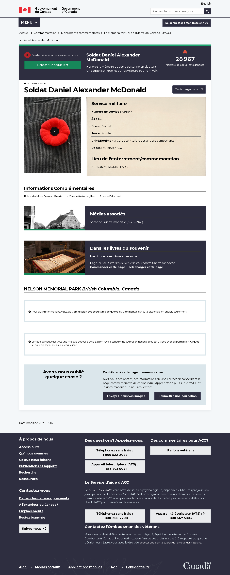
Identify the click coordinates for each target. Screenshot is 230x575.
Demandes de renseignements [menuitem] (44, 498)
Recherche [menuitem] (27, 472)
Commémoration (45, 33)
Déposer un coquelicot (52, 65)
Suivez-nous (35, 530)
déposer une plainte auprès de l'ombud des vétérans (170, 542)
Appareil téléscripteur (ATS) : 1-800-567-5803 (180, 516)
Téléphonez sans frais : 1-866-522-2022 (115, 453)
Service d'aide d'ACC (100, 490)
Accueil (24, 33)
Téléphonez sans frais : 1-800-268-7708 (115, 516)
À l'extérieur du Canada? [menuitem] (38, 505)
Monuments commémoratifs (80, 33)
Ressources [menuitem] (28, 479)
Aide (23, 567)
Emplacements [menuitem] (31, 511)
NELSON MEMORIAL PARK (109, 167)
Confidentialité (138, 567)
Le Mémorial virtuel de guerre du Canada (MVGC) (137, 33)
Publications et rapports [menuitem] (38, 466)
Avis (114, 567)
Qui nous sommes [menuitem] (33, 453)
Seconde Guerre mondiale (108, 222)
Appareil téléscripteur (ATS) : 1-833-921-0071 (115, 467)
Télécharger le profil (189, 89)
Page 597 (96, 263)
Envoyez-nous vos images (126, 396)
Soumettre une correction (178, 396)
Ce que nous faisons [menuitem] (35, 460)
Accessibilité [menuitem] (29, 447)
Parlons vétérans (180, 450)
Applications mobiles (85, 567)
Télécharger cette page (145, 267)
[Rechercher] (207, 11)
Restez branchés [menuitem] (32, 517)
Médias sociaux (47, 567)
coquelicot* (99, 70)
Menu (30, 22)
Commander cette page (107, 267)
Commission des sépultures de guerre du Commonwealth (107, 311)
